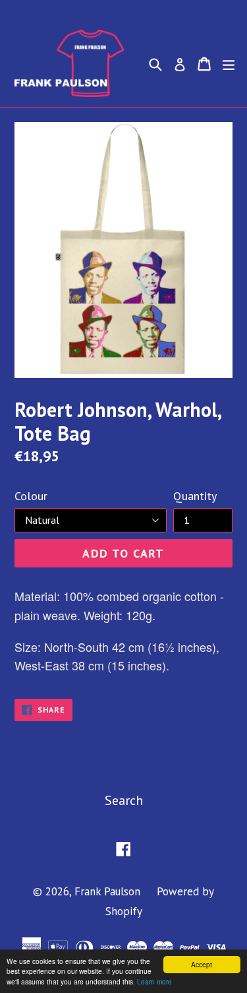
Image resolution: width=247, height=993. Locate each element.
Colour (30, 495)
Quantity (195, 495)
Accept (201, 964)
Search (124, 800)
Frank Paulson (107, 891)
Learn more (154, 981)
